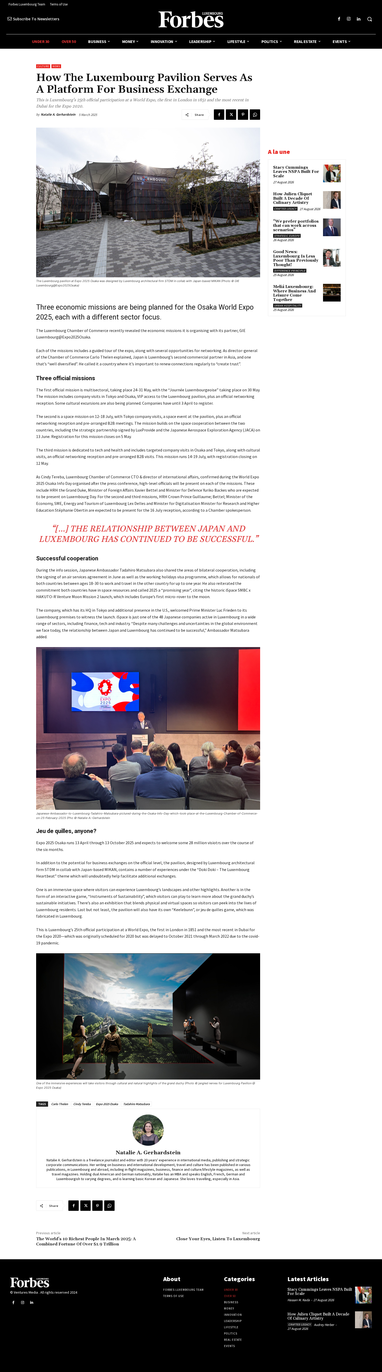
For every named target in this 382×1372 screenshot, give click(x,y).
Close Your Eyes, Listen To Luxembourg (218, 1239)
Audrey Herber (324, 1325)
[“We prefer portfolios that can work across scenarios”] (332, 227)
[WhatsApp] (255, 114)
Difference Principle (289, 270)
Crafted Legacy (285, 208)
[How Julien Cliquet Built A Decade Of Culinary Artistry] (332, 200)
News (56, 66)
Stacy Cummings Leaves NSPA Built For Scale (296, 172)
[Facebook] (339, 19)
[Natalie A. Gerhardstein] (148, 1130)
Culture (43, 66)
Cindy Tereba (82, 1104)
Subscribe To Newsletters (36, 18)
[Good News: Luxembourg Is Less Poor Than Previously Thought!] (332, 258)
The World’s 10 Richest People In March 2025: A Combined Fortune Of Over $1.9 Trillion (86, 1241)
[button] (369, 19)
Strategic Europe (287, 235)
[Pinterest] (243, 114)
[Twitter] (231, 114)
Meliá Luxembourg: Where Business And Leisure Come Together (294, 293)
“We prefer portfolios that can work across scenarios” (296, 226)
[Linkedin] (358, 19)
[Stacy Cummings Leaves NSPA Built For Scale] (332, 173)
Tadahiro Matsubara (136, 1104)
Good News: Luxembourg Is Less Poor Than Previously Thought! (295, 258)
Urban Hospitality (287, 305)
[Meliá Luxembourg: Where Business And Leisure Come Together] (332, 293)
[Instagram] (348, 19)
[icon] (9, 18)
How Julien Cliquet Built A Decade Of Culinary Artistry (292, 198)
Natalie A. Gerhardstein (58, 114)
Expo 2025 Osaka (107, 1104)
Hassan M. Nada (298, 1300)
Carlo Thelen (59, 1104)
